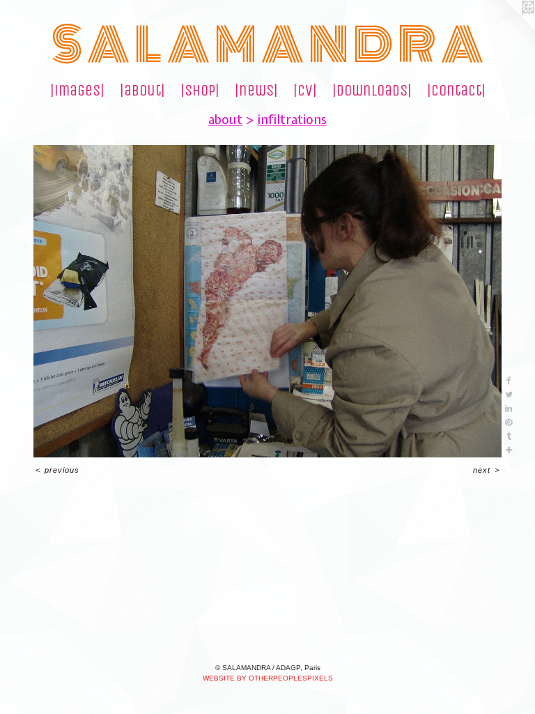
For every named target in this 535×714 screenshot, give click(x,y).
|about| (142, 91)
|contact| (456, 91)
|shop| (199, 91)
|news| (256, 91)
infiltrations (292, 119)
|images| (77, 91)
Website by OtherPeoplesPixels (268, 678)
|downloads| (372, 91)
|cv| (305, 91)
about (225, 119)
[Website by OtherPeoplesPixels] (507, 28)
